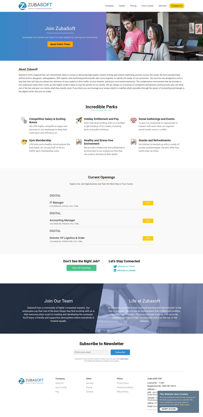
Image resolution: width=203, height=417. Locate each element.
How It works (147, 6)
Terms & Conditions (125, 387)
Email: (150, 406)
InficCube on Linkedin (126, 270)
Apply (148, 203)
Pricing (133, 6)
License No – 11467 (155, 383)
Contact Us (177, 6)
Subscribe (120, 352)
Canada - (151, 398)
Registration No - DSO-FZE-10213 (161, 386)
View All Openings (81, 267)
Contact (89, 392)
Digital (55, 195)
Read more (184, 405)
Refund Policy (123, 392)
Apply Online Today (60, 44)
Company (109, 6)
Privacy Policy (123, 383)
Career (122, 6)
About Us (59, 383)
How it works (61, 387)
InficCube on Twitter (126, 266)
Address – (151, 389)
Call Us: (150, 403)
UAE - (149, 392)
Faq (57, 392)
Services (162, 6)
